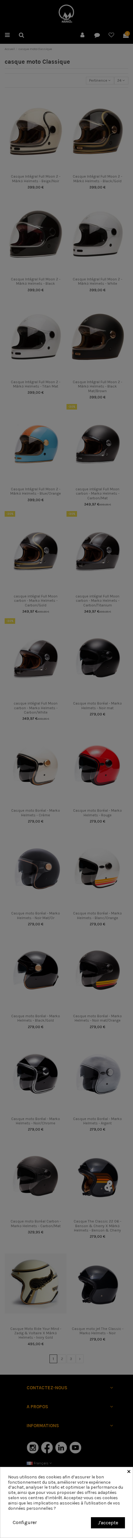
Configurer (25, 1522)
